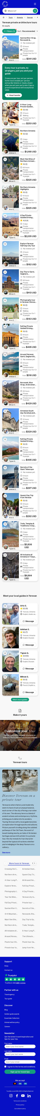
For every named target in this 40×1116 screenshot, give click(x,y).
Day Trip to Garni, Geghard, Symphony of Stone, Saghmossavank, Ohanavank (29, 919)
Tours (11, 17)
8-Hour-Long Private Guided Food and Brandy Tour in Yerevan (29, 931)
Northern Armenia (12, 925)
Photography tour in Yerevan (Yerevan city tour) (12, 891)
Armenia (20, 17)
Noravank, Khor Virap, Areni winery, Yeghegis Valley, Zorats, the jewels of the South (29, 914)
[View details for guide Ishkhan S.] (20, 637)
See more (6, 852)
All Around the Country (29, 880)
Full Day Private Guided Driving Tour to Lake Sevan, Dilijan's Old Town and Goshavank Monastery (12, 902)
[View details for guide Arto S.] (20, 614)
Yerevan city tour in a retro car (29, 897)
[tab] (19, 863)
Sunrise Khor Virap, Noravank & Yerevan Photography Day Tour (12, 908)
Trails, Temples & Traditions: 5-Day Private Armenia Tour (29, 925)
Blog (6, 1010)
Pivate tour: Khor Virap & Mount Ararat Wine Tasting (12, 942)
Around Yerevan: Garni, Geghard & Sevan (12, 936)
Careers (7, 1026)
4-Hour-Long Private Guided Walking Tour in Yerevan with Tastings (12, 880)
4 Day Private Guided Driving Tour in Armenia (29, 891)
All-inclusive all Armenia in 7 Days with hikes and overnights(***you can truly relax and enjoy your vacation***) (12, 931)
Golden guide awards (11, 1014)
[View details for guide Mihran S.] (20, 685)
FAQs (6, 966)
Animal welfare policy (11, 1022)
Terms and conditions (20, 1101)
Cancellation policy (20, 1108)
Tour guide (8, 999)
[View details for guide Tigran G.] (20, 661)
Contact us (8, 970)
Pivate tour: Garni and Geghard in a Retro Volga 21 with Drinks (29, 942)
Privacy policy (20, 1105)
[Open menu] (35, 4)
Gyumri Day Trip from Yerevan (29, 874)
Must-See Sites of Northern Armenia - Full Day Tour (12, 919)
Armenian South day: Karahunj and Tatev (29, 869)
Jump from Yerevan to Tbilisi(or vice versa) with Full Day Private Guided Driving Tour (29, 947)
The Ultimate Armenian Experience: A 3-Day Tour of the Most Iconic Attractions (29, 936)
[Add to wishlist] (5, 38)
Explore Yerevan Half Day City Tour (12, 886)
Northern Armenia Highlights (12, 874)
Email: (6, 1059)
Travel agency (9, 994)
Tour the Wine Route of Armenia (12, 897)
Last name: (8, 1051)
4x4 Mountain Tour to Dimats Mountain (12, 914)
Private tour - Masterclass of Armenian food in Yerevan (29, 902)
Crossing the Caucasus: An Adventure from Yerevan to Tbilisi (12, 869)
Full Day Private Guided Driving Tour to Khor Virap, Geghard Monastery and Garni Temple (29, 886)
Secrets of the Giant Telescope (29, 908)
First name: (8, 1043)
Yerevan (30, 17)
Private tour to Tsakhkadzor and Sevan (12, 947)
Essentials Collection (11, 1018)
